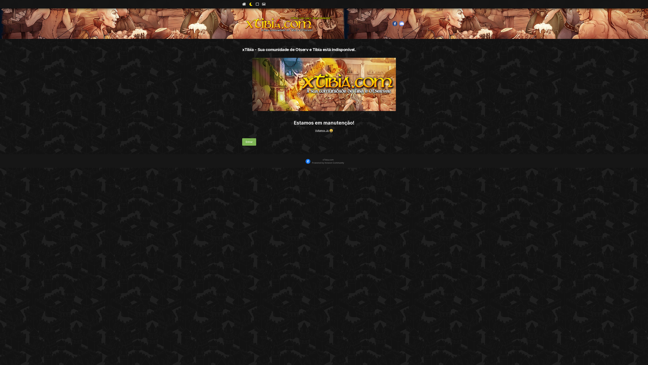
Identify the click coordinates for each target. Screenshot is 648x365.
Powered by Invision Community (328, 163)
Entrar (249, 141)
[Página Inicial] (244, 4)
